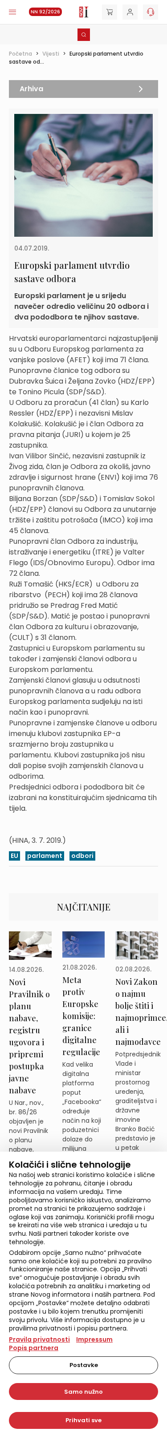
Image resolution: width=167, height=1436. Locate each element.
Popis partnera (33, 1347)
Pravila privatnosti (39, 1339)
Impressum (94, 1339)
